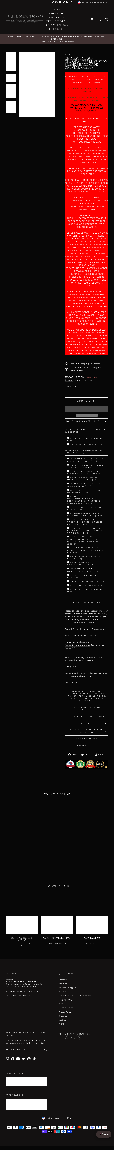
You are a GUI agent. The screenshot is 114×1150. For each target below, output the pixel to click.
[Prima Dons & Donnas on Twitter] (23, 1058)
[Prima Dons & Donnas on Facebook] (12, 1058)
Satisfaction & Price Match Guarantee (87, 731)
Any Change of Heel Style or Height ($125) (86, 491)
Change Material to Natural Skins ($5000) (82, 564)
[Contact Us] (92, 925)
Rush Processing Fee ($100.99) (82, 576)
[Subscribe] (45, 1049)
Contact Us (64, 980)
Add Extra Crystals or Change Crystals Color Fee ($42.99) (85, 550)
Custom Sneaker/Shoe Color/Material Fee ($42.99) (85, 514)
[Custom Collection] (57, 925)
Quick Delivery (57, 17)
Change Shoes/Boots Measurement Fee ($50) (82, 479)
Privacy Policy (65, 1012)
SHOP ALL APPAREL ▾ (57, 21)
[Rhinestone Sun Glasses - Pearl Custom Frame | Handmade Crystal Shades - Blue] (8, 859)
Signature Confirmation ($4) (85, 439)
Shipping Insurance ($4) (86, 444)
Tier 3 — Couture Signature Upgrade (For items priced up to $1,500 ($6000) (83, 540)
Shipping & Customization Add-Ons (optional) (85, 451)
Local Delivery (86, 723)
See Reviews (71, 682)
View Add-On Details (86, 602)
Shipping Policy (86, 739)
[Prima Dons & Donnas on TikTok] (34, 1058)
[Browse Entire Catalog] (22, 925)
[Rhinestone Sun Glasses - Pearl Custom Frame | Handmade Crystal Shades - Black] (15, 859)
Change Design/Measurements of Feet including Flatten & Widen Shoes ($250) (83, 499)
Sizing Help (70, 666)
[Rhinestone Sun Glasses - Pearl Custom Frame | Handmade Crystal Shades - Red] (23, 859)
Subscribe (63, 1016)
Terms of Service (66, 1008)
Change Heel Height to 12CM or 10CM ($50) (84, 485)
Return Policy (86, 745)
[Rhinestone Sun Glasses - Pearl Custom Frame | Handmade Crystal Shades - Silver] (19, 859)
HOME (57, 9)
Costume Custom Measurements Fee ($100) (83, 570)
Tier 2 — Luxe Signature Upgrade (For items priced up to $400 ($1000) (85, 530)
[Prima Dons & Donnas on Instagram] (7, 1058)
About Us (63, 984)
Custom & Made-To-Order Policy (86, 708)
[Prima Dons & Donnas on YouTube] (18, 1058)
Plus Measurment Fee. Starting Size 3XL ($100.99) (84, 472)
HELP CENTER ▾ (57, 29)
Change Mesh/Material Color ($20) (83, 557)
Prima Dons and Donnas (77, 645)
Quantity (70, 386)
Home (67, 54)
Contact (92, 943)
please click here (73, 622)
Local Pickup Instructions (86, 716)
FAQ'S (61, 1024)
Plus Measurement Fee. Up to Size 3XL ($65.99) (86, 466)
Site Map (62, 1020)
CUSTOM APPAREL (57, 13)
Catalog (22, 946)
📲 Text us (104, 1134)
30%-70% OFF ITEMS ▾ (57, 25)
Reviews (62, 992)
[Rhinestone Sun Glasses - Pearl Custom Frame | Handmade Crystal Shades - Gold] (26, 859)
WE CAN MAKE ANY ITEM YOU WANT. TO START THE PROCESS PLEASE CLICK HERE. (86, 108)
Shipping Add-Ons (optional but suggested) (86, 431)
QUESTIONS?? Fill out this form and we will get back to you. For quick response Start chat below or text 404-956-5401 (86, 696)
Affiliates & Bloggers (67, 988)
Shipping (69, 380)
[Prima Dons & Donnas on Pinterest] (29, 1058)
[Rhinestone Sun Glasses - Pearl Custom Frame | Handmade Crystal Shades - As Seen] (17, 862)
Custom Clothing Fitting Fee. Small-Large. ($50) (85, 460)
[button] (86, 409)
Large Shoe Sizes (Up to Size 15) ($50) (84, 508)
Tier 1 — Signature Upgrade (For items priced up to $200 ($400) (85, 522)
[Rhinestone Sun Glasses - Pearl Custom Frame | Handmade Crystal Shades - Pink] (11, 859)
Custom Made (57, 943)
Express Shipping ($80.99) (87, 581)
